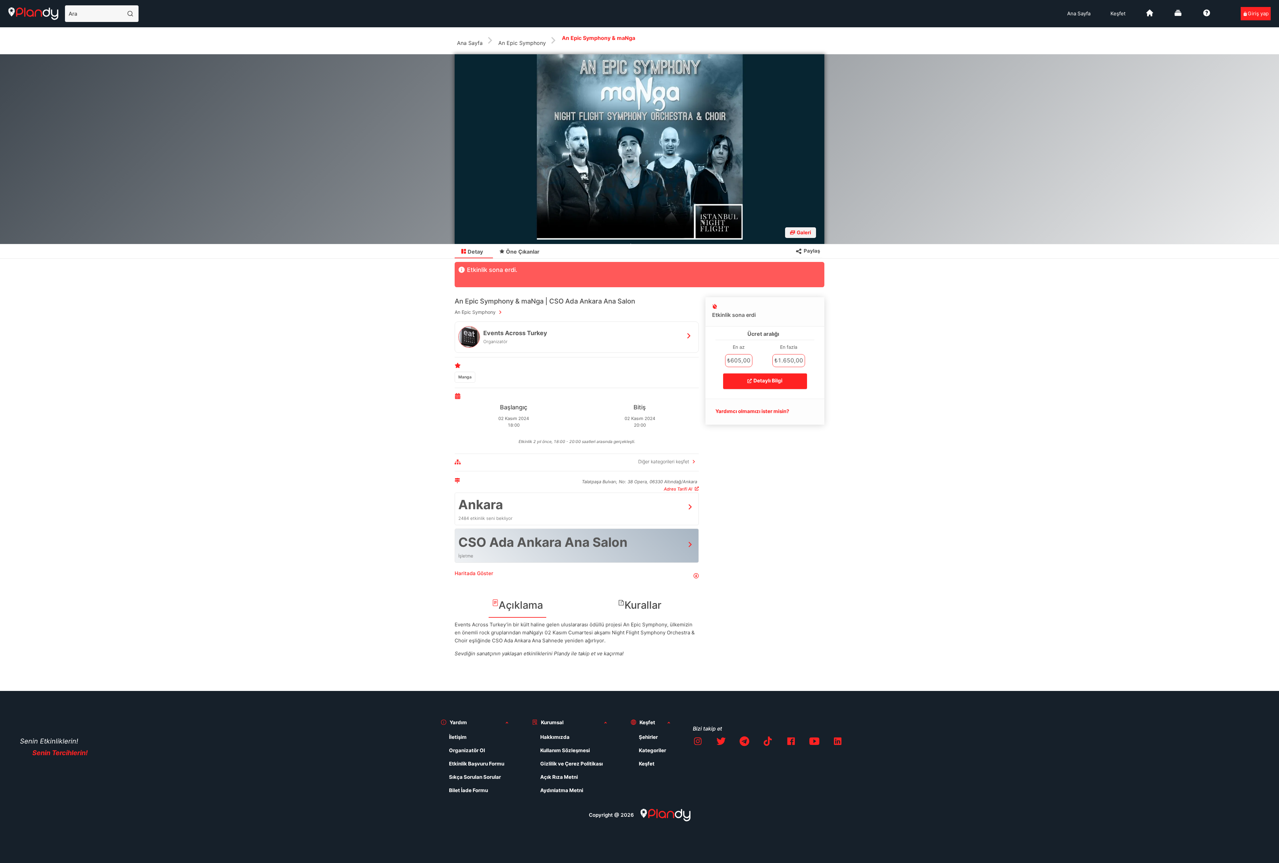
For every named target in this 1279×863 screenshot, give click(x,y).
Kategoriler (652, 750)
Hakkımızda (555, 737)
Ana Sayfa (1078, 13)
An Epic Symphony (522, 43)
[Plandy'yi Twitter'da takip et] (721, 742)
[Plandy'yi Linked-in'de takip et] (838, 742)
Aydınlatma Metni (561, 790)
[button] (577, 576)
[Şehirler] (1149, 15)
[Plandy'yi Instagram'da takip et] (698, 742)
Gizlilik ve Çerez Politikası (571, 763)
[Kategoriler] (1178, 15)
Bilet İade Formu (468, 790)
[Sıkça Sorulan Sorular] (1206, 15)
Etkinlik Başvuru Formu (476, 763)
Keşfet (1117, 13)
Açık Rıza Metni (559, 777)
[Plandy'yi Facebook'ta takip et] (791, 742)
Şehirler (648, 737)
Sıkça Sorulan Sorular (475, 777)
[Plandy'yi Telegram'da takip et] (744, 742)
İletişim (458, 737)
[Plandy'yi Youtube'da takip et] (814, 742)
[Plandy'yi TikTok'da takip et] (768, 742)
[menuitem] (1079, 14)
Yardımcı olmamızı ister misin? (752, 411)
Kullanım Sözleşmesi (565, 750)
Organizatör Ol (467, 750)
